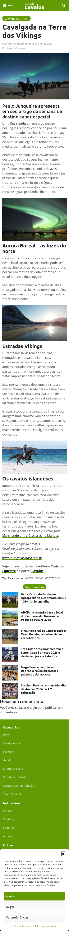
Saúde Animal (12, 794)
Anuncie (8, 836)
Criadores (9, 819)
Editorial (8, 827)
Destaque (53, 578)
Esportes (8, 752)
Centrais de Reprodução (18, 785)
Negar (10, 907)
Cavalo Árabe (11, 743)
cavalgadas (35, 578)
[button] (63, 854)
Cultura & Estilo (13, 769)
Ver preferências (17, 917)
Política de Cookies (21, 926)
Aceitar (11, 896)
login (33, 707)
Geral (6, 760)
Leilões (7, 811)
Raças (7, 735)
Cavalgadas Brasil (14, 777)
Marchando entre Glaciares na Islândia (30, 535)
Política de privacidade (45, 926)
